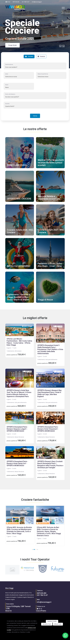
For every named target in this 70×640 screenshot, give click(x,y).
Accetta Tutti (47, 624)
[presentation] (60, 46)
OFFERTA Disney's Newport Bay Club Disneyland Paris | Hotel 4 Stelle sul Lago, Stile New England (49, 393)
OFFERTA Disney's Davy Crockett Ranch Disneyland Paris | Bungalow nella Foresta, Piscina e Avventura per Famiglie (50, 464)
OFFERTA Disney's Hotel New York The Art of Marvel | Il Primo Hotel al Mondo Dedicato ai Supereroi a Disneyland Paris (19, 393)
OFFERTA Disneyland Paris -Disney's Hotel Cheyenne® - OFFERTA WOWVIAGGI (48, 429)
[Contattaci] (65, 635)
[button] (32, 549)
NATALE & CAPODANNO (18, 266)
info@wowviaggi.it (44, 602)
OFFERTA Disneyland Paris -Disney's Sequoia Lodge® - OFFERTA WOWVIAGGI (17, 429)
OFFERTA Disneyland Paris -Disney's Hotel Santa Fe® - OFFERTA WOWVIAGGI (17, 463)
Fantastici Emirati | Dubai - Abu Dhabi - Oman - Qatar (50, 264)
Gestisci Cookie (52, 621)
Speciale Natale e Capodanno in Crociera (49, 197)
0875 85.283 (41, 593)
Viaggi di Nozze (45, 299)
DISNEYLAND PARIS (16, 165)
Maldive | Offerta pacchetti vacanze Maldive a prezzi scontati (51, 162)
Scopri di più (12, 45)
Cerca (35, 116)
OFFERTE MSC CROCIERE (19, 199)
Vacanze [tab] (42, 56)
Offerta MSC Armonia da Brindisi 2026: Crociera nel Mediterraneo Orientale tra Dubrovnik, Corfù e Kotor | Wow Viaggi (19, 530)
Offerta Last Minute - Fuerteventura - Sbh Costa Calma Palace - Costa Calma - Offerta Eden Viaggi (19, 342)
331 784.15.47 (42, 595)
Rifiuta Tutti (57, 624)
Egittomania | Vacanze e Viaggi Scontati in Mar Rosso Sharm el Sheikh (18, 297)
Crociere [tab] (30, 56)
